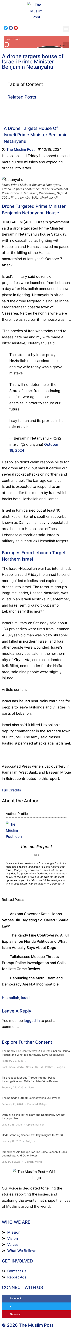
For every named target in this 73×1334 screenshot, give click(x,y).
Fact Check (8, 1066)
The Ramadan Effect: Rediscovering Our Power (31, 1097)
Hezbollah (10, 997)
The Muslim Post (36, 846)
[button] (66, 29)
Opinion (29, 1161)
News (29, 1066)
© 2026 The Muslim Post (27, 1325)
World (38, 1161)
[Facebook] (11, 28)
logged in (32, 1020)
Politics (49, 1066)
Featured (32, 1104)
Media (20, 1066)
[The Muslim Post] (36, 11)
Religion (60, 1066)
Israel (25, 997)
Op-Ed (39, 1066)
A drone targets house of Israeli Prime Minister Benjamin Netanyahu (32, 61)
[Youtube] (16, 28)
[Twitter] (6, 28)
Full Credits (11, 790)
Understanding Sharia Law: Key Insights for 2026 (32, 1135)
